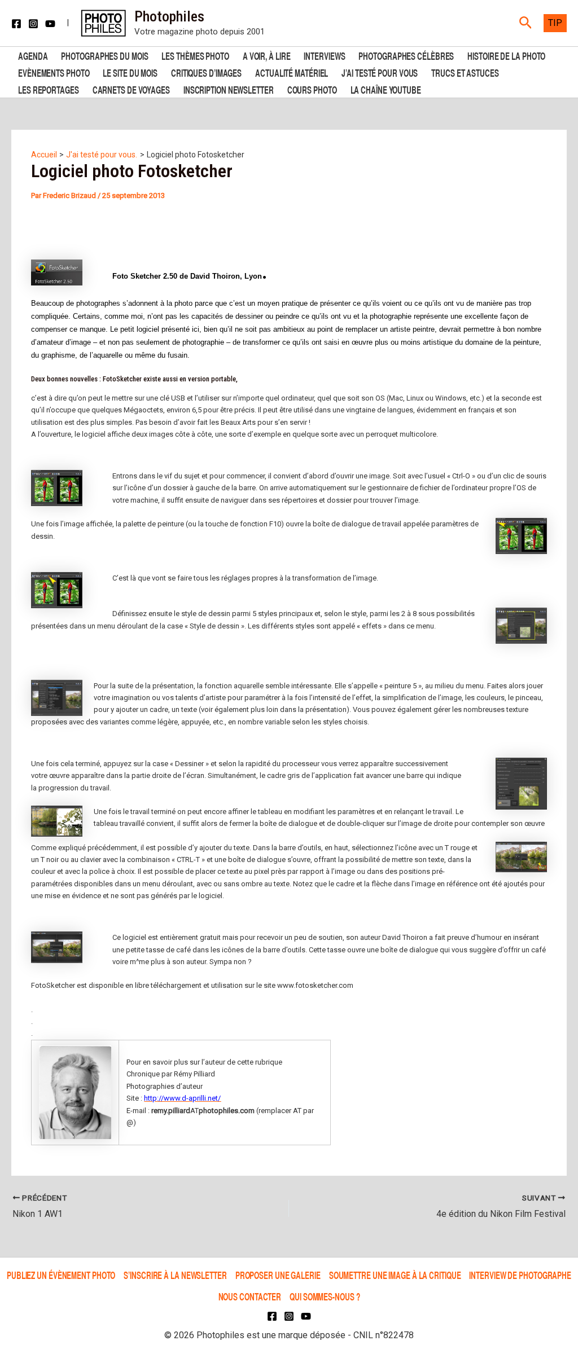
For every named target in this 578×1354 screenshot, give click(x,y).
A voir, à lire (267, 55)
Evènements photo (53, 72)
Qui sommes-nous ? (325, 1296)
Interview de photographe (520, 1274)
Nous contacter (250, 1296)
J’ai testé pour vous (379, 72)
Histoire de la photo (506, 55)
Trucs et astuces (464, 72)
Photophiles (169, 16)
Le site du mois (130, 72)
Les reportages (48, 88)
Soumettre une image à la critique (395, 1274)
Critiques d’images (206, 72)
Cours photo (312, 88)
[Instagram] (33, 24)
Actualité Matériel (291, 72)
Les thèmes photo (195, 55)
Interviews (324, 55)
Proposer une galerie (278, 1274)
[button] (526, 23)
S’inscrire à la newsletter (175, 1274)
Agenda (32, 55)
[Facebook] (16, 24)
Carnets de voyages (131, 88)
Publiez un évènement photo (61, 1274)
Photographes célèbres (406, 55)
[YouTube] (50, 24)
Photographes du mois (104, 55)
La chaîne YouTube (386, 88)
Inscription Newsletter (228, 88)
